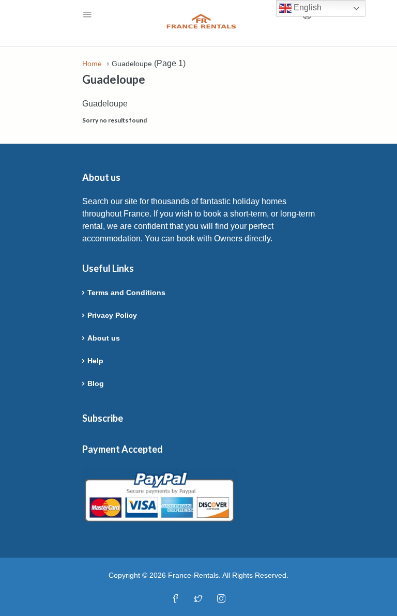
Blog (95, 383)
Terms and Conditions (126, 292)
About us (103, 338)
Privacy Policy (112, 315)
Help (95, 361)
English (307, 7)
